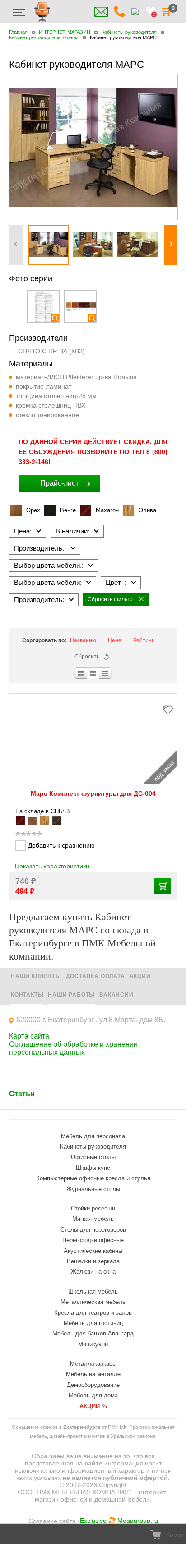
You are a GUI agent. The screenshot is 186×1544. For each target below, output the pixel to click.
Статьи (22, 1094)
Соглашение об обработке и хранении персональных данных (73, 1048)
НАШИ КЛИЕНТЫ (36, 976)
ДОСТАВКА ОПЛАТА (95, 976)
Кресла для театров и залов (93, 1312)
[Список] (80, 673)
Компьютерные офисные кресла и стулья (93, 1178)
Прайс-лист (59, 483)
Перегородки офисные (93, 1240)
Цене (114, 640)
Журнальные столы (93, 1189)
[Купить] (162, 886)
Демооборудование (93, 1385)
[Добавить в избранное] (170, 709)
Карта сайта (29, 1036)
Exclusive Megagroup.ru (119, 1520)
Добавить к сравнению (61, 845)
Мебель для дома (93, 1395)
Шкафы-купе (93, 1167)
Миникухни (93, 1344)
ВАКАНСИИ (116, 995)
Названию (83, 640)
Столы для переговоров (93, 1229)
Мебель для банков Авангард (93, 1333)
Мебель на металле (93, 1374)
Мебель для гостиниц (93, 1323)
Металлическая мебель (93, 1301)
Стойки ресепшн (93, 1208)
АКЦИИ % (93, 1406)
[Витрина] (93, 673)
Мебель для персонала (93, 1136)
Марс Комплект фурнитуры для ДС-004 (93, 793)
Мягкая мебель (93, 1218)
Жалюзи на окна (93, 1271)
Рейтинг (143, 640)
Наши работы (71, 995)
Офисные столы (93, 1157)
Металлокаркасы (93, 1363)
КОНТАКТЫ (27, 995)
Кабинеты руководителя (93, 1146)
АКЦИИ (140, 976)
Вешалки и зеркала (93, 1261)
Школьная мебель (93, 1291)
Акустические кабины (93, 1250)
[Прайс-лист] (105, 673)
